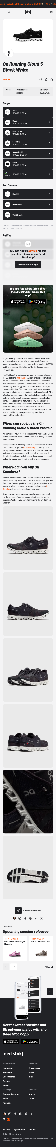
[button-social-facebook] (25, 918)
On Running (22, 378)
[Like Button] (51, 79)
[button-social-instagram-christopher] (14, 918)
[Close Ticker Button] (51, 3)
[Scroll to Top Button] (50, 991)
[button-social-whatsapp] (30, 918)
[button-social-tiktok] (36, 918)
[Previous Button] (6, 966)
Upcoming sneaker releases (26, 931)
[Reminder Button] (46, 79)
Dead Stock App (30, 447)
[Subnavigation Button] (4, 12)
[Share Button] (40, 79)
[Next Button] (13, 966)
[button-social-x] (41, 918)
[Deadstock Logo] (28, 12)
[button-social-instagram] (19, 918)
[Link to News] (9, 12)
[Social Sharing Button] (18, 910)
